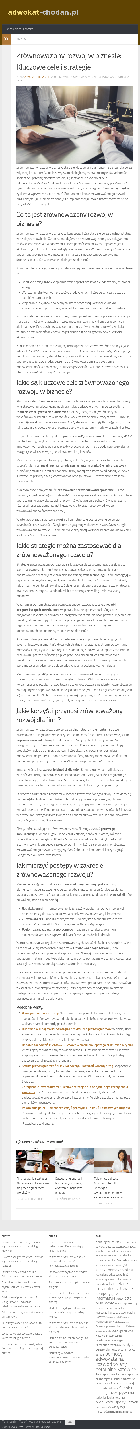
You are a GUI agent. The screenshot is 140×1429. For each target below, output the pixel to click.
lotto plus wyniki (114, 1301)
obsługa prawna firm (104, 1331)
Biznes (21, 39)
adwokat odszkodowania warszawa (115, 1246)
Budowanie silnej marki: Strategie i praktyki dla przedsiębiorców (67, 1029)
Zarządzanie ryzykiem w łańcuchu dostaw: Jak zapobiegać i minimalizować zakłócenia (67, 1261)
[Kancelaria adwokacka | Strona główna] (43, 12)
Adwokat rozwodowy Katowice (108, 1256)
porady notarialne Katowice (116, 1366)
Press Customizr (43, 1427)
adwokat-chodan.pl (36, 76)
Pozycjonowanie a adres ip (40, 1013)
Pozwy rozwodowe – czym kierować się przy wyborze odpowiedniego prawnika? (22, 1246)
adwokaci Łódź (128, 1242)
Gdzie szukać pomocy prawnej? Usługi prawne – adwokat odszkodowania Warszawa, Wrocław (22, 1302)
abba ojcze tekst (107, 1242)
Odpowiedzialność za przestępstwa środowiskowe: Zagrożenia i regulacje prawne (23, 1349)
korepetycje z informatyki (107, 1296)
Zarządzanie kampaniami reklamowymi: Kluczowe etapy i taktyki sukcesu (66, 1246)
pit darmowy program (115, 1349)
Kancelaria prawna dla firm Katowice (113, 1279)
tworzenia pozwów (104, 1407)
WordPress (17, 1427)
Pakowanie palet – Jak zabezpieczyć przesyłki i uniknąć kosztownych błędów (76, 1108)
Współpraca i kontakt (20, 29)
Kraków (119, 1298)
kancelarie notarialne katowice (114, 1286)
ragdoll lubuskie (113, 1379)
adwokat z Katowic (113, 1265)
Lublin (118, 1303)
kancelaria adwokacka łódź (112, 1274)
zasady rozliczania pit (118, 1412)
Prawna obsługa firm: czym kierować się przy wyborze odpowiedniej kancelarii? (22, 1261)
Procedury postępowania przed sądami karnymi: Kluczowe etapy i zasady (21, 1287)
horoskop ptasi (120, 1270)
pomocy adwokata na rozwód (110, 1359)
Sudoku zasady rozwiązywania (115, 1390)
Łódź (129, 1411)
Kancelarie (102, 1284)
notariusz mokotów (115, 1317)
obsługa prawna (121, 1322)
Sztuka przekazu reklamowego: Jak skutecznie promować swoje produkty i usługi (68, 1342)
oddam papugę (114, 1335)
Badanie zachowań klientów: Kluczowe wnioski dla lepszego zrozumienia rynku (77, 1045)
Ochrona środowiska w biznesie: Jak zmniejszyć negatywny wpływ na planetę (69, 1297)
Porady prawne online (108, 1374)
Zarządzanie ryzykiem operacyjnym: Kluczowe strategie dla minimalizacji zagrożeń (69, 1327)
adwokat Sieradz (116, 1260)
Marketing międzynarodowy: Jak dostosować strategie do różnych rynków (68, 1312)
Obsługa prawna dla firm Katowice (116, 1326)
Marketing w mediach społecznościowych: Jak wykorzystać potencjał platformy (69, 1357)
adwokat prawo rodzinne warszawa (113, 1251)
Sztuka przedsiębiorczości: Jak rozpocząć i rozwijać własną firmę (67, 1066)
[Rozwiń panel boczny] (6, 39)
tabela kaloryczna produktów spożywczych (117, 1400)
